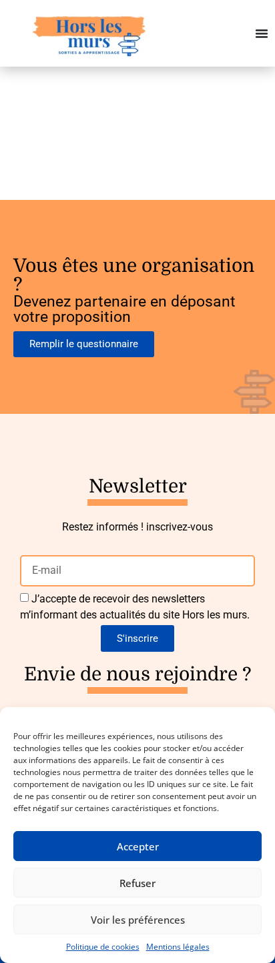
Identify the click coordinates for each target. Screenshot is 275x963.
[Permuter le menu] (261, 33)
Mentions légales (178, 946)
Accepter (138, 846)
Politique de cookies (103, 946)
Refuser (137, 883)
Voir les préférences (138, 919)
